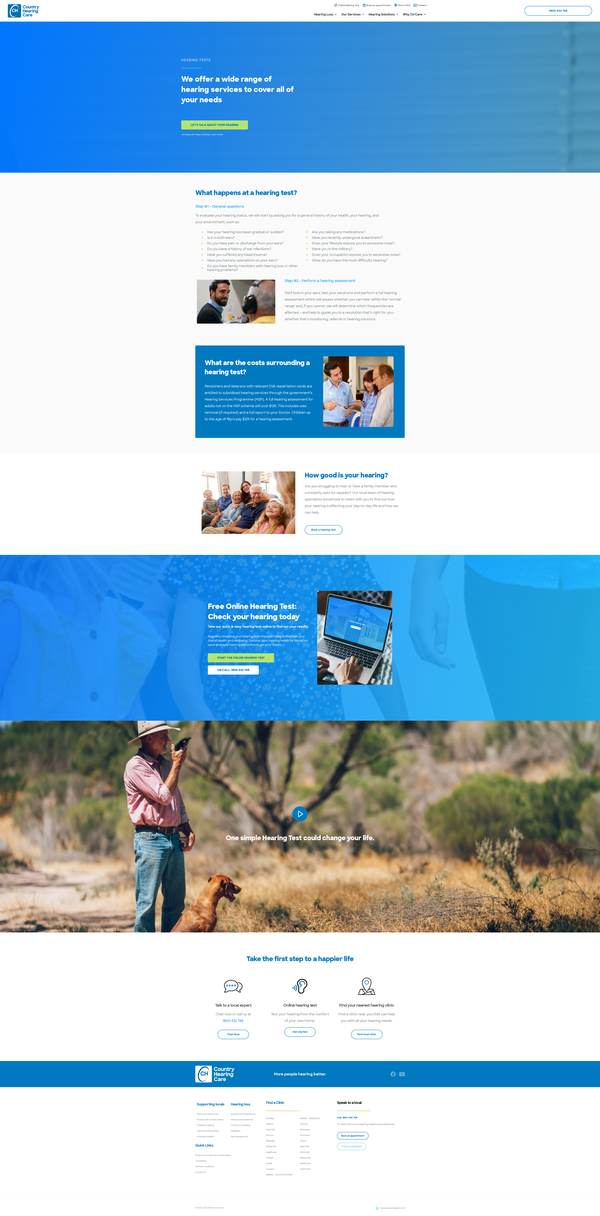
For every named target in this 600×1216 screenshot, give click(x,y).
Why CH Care (412, 14)
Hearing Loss (323, 14)
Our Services (351, 14)
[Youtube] (402, 1074)
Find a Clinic (275, 1102)
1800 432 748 (233, 1021)
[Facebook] (393, 1074)
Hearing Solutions (382, 14)
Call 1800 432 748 (347, 1117)
